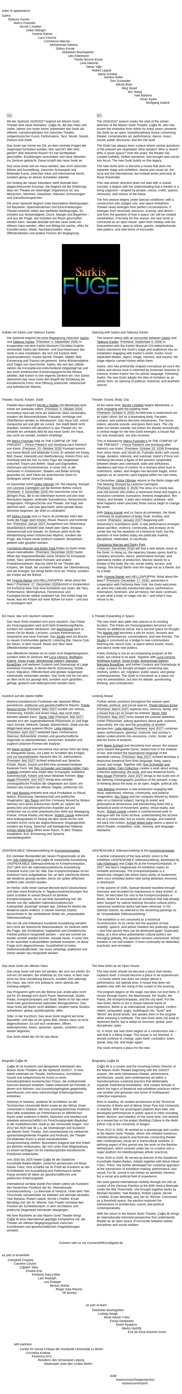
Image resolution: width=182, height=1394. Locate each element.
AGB (113, 1376)
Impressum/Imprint (135, 1383)
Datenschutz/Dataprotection (135, 1379)
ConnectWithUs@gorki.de (105, 1243)
